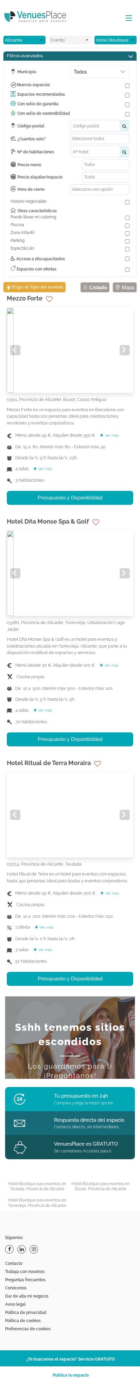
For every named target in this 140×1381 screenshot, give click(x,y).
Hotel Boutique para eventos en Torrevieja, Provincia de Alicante (37, 1203)
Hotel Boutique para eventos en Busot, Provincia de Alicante (100, 1186)
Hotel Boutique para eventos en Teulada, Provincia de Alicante (37, 1186)
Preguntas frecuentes (25, 1279)
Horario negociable (29, 201)
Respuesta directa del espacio (89, 1120)
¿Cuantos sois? (31, 139)
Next (125, 350)
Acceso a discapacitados (40, 259)
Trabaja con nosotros (25, 1271)
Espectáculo (22, 248)
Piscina (17, 224)
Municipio (26, 71)
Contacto (13, 1263)
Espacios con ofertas (36, 269)
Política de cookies (23, 1320)
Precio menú (29, 164)
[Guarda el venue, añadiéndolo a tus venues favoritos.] (49, 299)
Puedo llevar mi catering (33, 217)
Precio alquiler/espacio (40, 177)
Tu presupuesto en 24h (81, 1096)
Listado (97, 287)
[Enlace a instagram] (35, 1249)
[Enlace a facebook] (10, 1249)
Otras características (37, 210)
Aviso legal (15, 1304)
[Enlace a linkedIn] (22, 1249)
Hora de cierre (31, 189)
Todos (80, 72)
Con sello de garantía (37, 104)
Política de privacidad (26, 1312)
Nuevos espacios (33, 84)
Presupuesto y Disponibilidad (70, 497)
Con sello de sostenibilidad (43, 113)
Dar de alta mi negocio (26, 1296)
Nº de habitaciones (35, 152)
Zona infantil (22, 232)
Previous (15, 350)
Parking (17, 240)
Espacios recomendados (41, 94)
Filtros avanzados (25, 55)
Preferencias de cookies (28, 1328)
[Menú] (127, 18)
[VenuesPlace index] (40, 17)
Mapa (127, 287)
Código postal (31, 126)
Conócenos (16, 1288)
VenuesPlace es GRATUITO (86, 1144)
